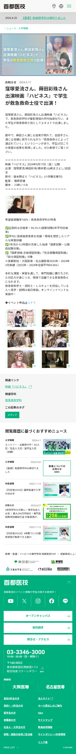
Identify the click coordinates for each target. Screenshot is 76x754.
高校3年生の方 (11, 698)
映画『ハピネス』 (16, 386)
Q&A (40, 713)
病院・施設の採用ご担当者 (18, 734)
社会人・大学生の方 (14, 727)
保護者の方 (10, 720)
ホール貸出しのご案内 (50, 705)
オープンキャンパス (38, 616)
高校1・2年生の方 (13, 705)
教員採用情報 (45, 727)
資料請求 (38, 627)
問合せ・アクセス (38, 639)
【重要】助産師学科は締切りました (44, 18)
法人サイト (44, 698)
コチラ (31, 302)
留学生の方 (10, 713)
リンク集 (43, 742)
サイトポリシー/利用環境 (51, 734)
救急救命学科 (13, 400)
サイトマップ (45, 720)
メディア (12, 415)
